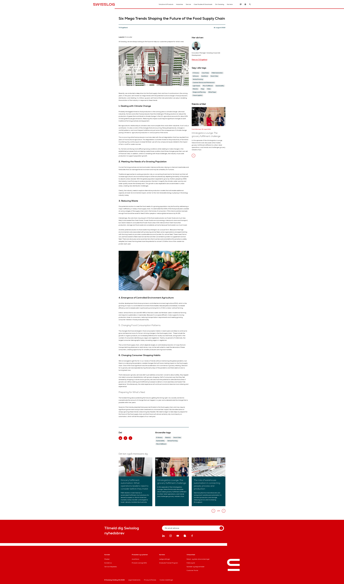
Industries (179, 4)
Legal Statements (134, 580)
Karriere (230, 4)
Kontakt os (108, 563)
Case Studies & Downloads (203, 4)
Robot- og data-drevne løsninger (198, 559)
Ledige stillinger (164, 559)
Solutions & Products (166, 4)
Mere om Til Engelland (199, 59)
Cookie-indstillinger (166, 580)
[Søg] (250, 4)
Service (188, 4)
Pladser (107, 559)
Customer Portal (192, 570)
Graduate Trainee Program (168, 563)
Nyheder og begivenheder (196, 567)
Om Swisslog (219, 4)
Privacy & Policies (150, 580)
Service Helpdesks (110, 567)
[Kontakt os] (241, 4)
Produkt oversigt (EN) (139, 563)
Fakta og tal (191, 563)
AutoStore (135, 559)
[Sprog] (245, 4)
